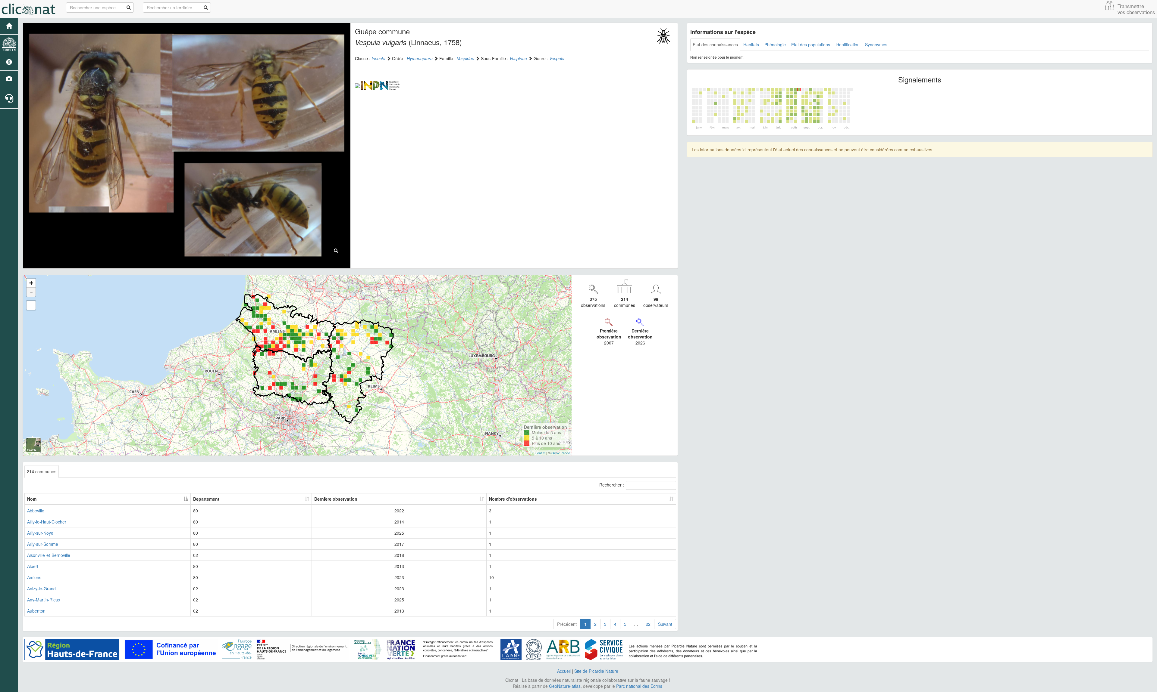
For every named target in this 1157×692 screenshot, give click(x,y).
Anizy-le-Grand (41, 588)
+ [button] (31, 283)
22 (648, 624)
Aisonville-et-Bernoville (48, 555)
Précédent (567, 624)
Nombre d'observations (513, 499)
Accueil (564, 671)
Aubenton (36, 611)
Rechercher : (611, 484)
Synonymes (876, 45)
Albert (32, 566)
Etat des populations (810, 45)
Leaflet (540, 452)
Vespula (556, 58)
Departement (206, 499)
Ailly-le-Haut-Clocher (46, 522)
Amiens (34, 577)
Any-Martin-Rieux (43, 600)
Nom (31, 499)
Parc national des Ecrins (639, 686)
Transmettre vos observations (1136, 9)
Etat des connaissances (715, 45)
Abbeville (35, 511)
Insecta (378, 58)
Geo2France (560, 452)
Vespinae (518, 58)
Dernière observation (335, 499)
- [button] (31, 292)
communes (41, 471)
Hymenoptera (420, 58)
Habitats (751, 45)
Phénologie (775, 45)
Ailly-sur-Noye (40, 533)
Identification (848, 45)
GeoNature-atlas (565, 686)
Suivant (665, 624)
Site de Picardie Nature (596, 671)
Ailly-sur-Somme (42, 544)
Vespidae (465, 58)
